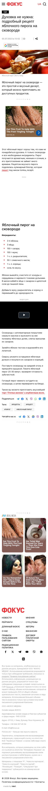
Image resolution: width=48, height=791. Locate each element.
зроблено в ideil (10, 786)
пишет (5, 170)
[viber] (34, 652)
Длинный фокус (11, 626)
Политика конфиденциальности (17, 782)
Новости (7, 617)
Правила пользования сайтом (9, 638)
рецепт (30, 404)
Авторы (30, 626)
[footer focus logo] (13, 610)
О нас (5, 631)
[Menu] (3, 4)
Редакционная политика (10, 646)
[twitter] (13, 652)
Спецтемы (31, 622)
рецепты (16, 404)
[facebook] (5, 652)
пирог (7, 409)
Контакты (40, 782)
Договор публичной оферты (32, 638)
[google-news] (41, 652)
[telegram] (20, 652)
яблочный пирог (25, 409)
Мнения (30, 617)
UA (39, 4)
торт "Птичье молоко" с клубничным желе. (23, 392)
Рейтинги (7, 622)
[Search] (44, 4)
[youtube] (27, 652)
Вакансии (31, 631)
